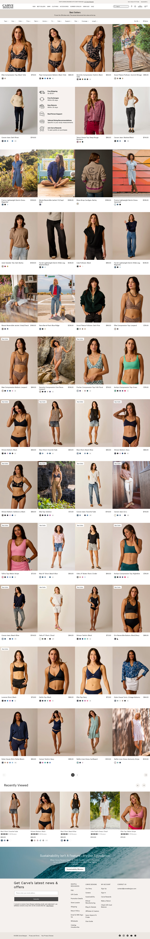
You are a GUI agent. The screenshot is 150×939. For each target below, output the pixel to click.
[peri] (7, 391)
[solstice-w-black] (12, 453)
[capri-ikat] (10, 762)
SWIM (48, 6)
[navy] (45, 391)
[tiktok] (135, 936)
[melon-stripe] (3, 577)
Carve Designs (91, 884)
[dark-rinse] (3, 141)
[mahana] (87, 79)
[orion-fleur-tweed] (7, 329)
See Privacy (49, 905)
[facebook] (120, 936)
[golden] (82, 79)
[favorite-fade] (5, 141)
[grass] (115, 391)
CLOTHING (55, 6)
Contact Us (121, 884)
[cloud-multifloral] (118, 701)
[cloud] (82, 391)
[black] (43, 78)
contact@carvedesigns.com (126, 888)
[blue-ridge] (40, 329)
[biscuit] (80, 577)
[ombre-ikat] (125, 701)
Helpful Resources (75, 885)
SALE (92, 6)
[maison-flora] (80, 142)
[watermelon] (125, 391)
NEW (34, 6)
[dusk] (85, 391)
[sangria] (80, 266)
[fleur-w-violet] (7, 453)
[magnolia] (3, 204)
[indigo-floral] (12, 762)
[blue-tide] (12, 141)
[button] (8, 21)
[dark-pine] (120, 78)
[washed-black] (115, 141)
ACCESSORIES (64, 6)
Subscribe (36, 899)
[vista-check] (3, 329)
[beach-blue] (7, 141)
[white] (10, 141)
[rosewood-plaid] (7, 762)
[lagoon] (45, 78)
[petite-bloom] (3, 762)
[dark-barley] (3, 266)
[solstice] (40, 515)
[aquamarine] (85, 639)
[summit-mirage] (115, 78)
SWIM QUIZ (86, 6)
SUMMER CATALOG (75, 6)
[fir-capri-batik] (40, 204)
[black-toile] (3, 78)
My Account (105, 884)
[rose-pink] (82, 577)
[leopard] (5, 78)
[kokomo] (10, 577)
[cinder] (78, 577)
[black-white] (118, 639)
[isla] (50, 391)
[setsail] (10, 453)
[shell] (45, 329)
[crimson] (5, 266)
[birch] (82, 266)
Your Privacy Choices (47, 935)
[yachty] (47, 78)
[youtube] (131, 935)
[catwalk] (118, 78)
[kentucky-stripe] (82, 762)
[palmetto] (87, 639)
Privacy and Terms (34, 935)
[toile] (47, 391)
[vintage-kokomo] (115, 701)
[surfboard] (78, 762)
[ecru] (115, 515)
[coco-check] (122, 701)
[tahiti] (47, 515)
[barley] (78, 203)
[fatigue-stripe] (120, 701)
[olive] (43, 639)
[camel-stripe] (5, 762)
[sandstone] (122, 78)
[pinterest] (127, 936)
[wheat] (7, 266)
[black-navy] (115, 639)
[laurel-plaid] (82, 142)
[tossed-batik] (80, 762)
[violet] (50, 515)
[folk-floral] (78, 391)
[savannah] (7, 204)
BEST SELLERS (41, 6)
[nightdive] (50, 78)
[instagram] (124, 936)
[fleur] (12, 391)
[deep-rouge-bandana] (78, 142)
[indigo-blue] (85, 577)
